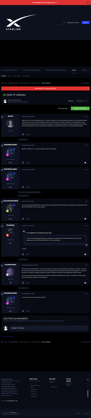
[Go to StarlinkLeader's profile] (11, 152)
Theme (78, 413)
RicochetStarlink (10, 201)
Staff (9, 76)
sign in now (44, 321)
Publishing (33, 396)
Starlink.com (54, 387)
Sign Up (86, 22)
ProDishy (10, 225)
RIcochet (45, 233)
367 (11, 163)
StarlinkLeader (10, 144)
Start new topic (63, 108)
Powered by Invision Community (11, 414)
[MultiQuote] (23, 134)
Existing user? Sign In (73, 22)
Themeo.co (13, 412)
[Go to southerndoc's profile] (11, 272)
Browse (74, 70)
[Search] (64, 23)
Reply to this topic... (19, 328)
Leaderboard (26, 76)
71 (11, 243)
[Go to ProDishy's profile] (11, 233)
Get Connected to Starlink (9, 70)
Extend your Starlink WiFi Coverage (56, 70)
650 (11, 219)
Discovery (33, 391)
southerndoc (10, 264)
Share (72, 101)
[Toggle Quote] (26, 233)
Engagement (34, 389)
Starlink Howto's (23, 102)
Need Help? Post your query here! (44, 2)
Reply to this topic (80, 108)
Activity (84, 70)
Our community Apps (35, 386)
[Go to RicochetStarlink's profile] (11, 208)
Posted (28, 116)
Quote (27, 134)
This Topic (58, 22)
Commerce (34, 394)
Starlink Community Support (31, 70)
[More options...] (86, 117)
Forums (3, 76)
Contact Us (87, 413)
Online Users (16, 76)
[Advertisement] (45, 53)
